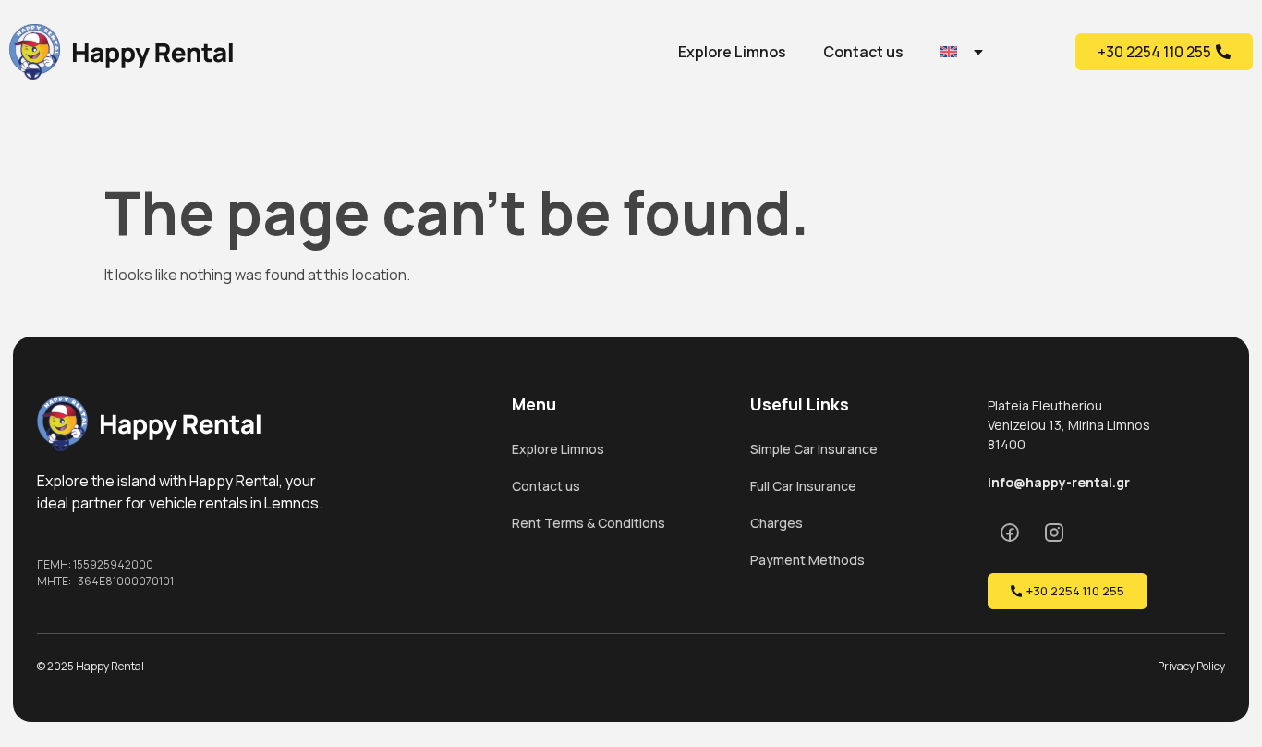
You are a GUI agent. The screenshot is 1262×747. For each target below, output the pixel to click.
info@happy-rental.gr (1059, 482)
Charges (776, 523)
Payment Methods (807, 560)
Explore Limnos (732, 52)
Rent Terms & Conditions (588, 523)
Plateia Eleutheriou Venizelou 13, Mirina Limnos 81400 (1069, 425)
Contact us (863, 52)
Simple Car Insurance (814, 449)
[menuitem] (963, 52)
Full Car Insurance (803, 486)
